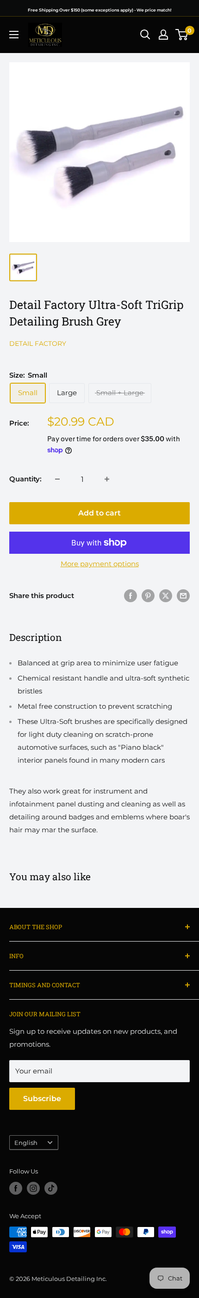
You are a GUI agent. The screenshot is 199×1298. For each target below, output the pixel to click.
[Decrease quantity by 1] (57, 479)
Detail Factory (37, 343)
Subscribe (42, 1098)
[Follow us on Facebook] (15, 1188)
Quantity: (25, 478)
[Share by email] (183, 595)
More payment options (100, 563)
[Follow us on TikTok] (50, 1188)
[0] (182, 34)
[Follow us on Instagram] (33, 1188)
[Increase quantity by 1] (107, 479)
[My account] (163, 35)
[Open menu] (14, 34)
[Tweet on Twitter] (165, 595)
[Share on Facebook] (130, 595)
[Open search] (145, 35)
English (25, 1142)
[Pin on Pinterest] (148, 595)
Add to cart (99, 513)
